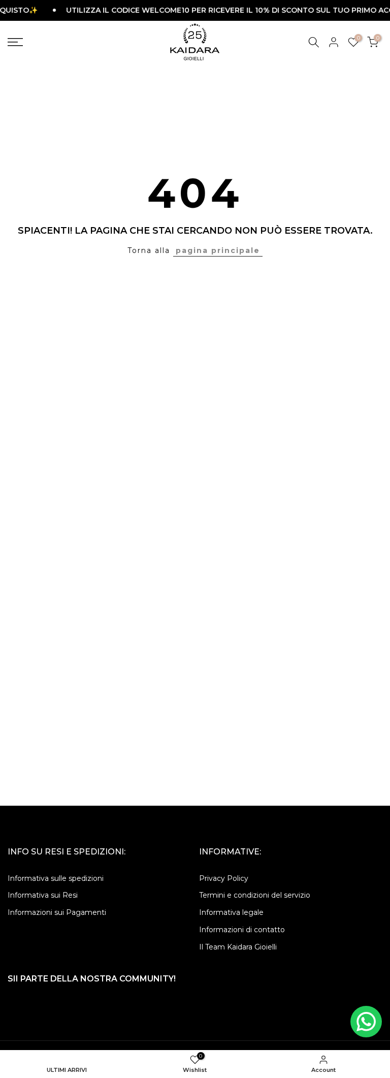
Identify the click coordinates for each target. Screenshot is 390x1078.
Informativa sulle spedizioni (56, 878)
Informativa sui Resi (43, 895)
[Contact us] (366, 1021)
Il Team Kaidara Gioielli (238, 947)
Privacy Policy (223, 878)
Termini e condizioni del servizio (254, 895)
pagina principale (218, 250)
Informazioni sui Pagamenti (57, 912)
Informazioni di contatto (242, 929)
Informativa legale (231, 912)
